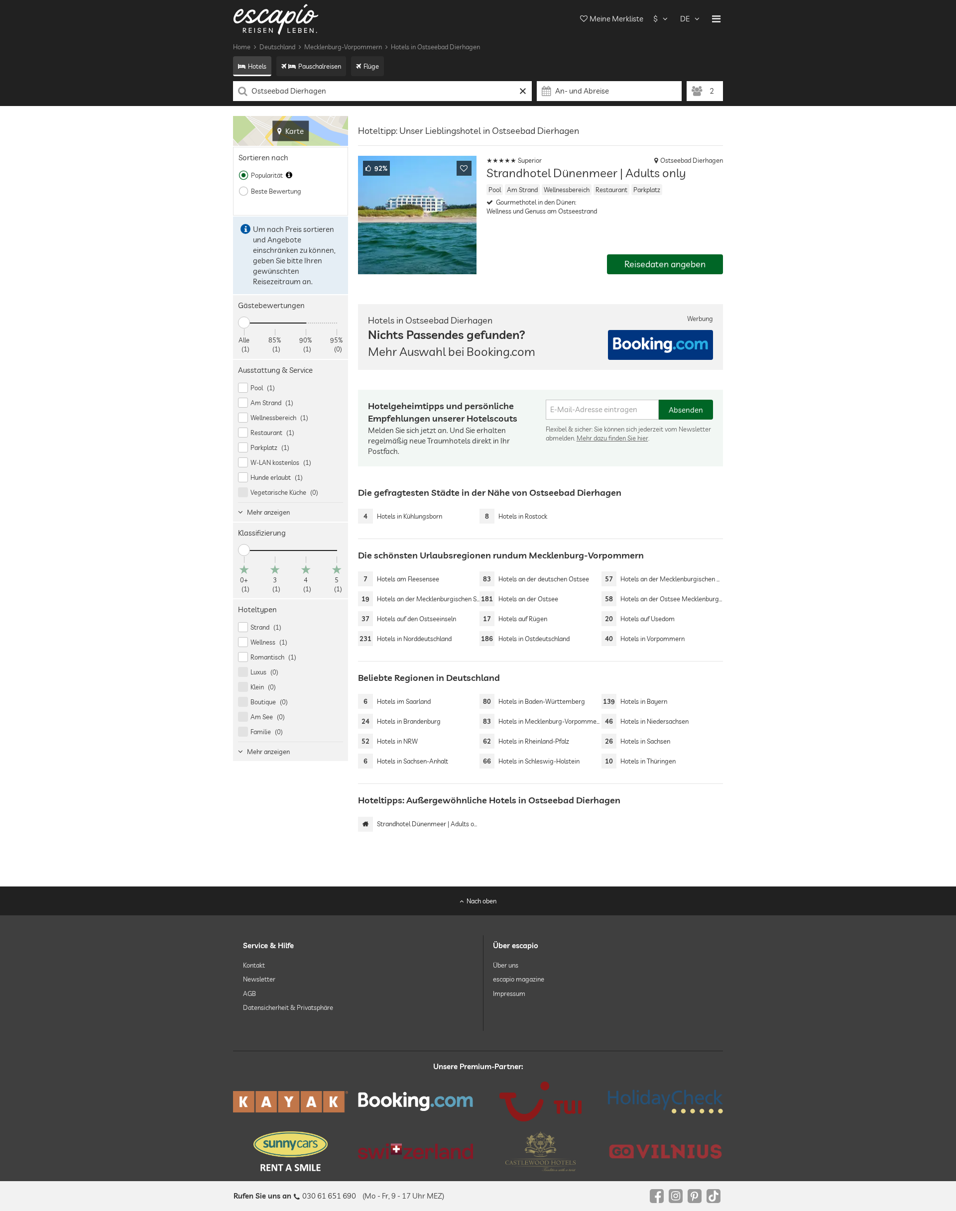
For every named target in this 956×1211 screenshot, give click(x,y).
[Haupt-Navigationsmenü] (716, 19)
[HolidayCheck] (665, 1101)
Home (241, 47)
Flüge (371, 66)
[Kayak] (290, 1101)
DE (685, 18)
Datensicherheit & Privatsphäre (288, 1007)
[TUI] (540, 1101)
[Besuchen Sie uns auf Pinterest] (695, 1196)
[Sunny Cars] (290, 1151)
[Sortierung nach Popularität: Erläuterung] (289, 175)
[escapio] (276, 18)
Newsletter (259, 980)
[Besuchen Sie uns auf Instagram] (676, 1196)
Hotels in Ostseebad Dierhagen (435, 47)
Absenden (686, 410)
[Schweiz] (415, 1151)
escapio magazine (518, 980)
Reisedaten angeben (665, 264)
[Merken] (464, 168)
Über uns (505, 966)
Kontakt (254, 966)
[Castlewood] (540, 1151)
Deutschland (277, 47)
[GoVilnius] (665, 1151)
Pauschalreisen (319, 66)
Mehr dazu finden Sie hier (612, 438)
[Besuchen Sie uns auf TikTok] (713, 1196)
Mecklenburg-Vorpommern (343, 47)
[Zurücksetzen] (523, 91)
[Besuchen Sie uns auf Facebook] (657, 1196)
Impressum (509, 993)
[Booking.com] (415, 1102)
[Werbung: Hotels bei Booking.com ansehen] (660, 345)
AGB (249, 993)
